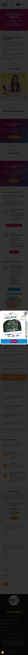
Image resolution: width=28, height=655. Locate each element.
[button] (25, 313)
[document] (14, 327)
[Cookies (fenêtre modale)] (2, 652)
